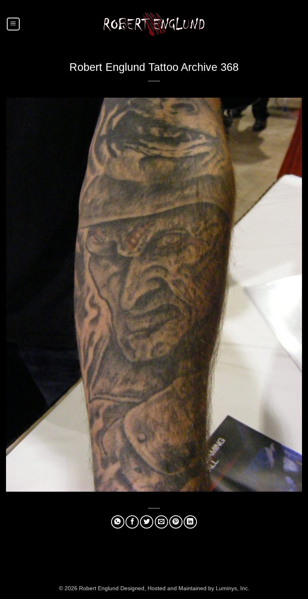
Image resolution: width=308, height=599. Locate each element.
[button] (13, 24)
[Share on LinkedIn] (190, 522)
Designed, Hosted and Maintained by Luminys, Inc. (184, 588)
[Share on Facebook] (132, 522)
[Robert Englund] (154, 24)
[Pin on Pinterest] (175, 522)
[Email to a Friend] (161, 522)
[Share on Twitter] (146, 522)
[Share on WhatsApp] (117, 522)
